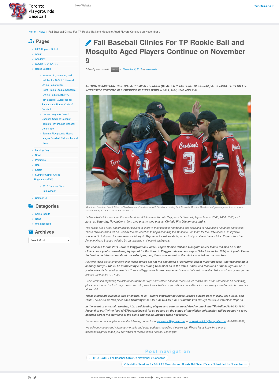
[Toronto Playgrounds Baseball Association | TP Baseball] (32, 11)
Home (32, 31)
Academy (40, 59)
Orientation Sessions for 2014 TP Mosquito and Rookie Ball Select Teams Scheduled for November (185, 364)
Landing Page (42, 150)
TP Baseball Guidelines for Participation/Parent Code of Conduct (57, 104)
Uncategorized (43, 223)
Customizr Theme (180, 377)
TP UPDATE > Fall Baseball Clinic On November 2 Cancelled (127, 358)
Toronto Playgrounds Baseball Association (117, 377)
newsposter (152, 69)
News (42, 31)
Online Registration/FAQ (56, 94)
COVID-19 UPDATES (46, 64)
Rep (37, 165)
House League (43, 68)
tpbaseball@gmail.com (171, 321)
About (38, 54)
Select (38, 169)
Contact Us (41, 198)
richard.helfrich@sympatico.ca (207, 321)
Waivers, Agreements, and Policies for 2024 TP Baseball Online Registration (58, 80)
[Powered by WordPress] (151, 376)
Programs (40, 160)
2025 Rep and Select (46, 49)
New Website (83, 5)
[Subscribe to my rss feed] (30, 377)
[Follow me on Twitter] (36, 377)
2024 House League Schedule (59, 90)
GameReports (42, 214)
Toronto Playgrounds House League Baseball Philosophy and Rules (60, 138)
